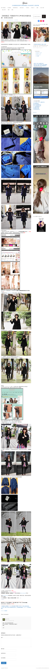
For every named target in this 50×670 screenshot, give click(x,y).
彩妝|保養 (42, 7)
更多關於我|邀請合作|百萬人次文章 (40, 44)
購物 (12, 9)
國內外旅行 (22, 7)
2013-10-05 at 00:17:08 (10, 620)
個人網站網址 (3, 657)
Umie (25, 3)
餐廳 (8, 9)
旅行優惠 (9, 7)
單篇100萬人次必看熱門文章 (38, 63)
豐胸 (37, 7)
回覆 (3, 627)
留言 (2, 637)
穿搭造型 (5, 610)
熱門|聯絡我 (3, 7)
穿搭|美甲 (4, 9)
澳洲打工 (32, 7)
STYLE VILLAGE (10, 96)
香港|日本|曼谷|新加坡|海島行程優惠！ (41, 64)
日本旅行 (27, 7)
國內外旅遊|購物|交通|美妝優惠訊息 (40, 65)
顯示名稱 (3, 648)
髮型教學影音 (15, 7)
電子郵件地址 (3, 653)
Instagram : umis (38, 53)
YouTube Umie (38, 54)
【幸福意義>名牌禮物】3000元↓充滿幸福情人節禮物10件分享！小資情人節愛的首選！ (15, 606)
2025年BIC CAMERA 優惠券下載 (39, 102)
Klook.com (35, 112)
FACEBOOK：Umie (39, 52)
